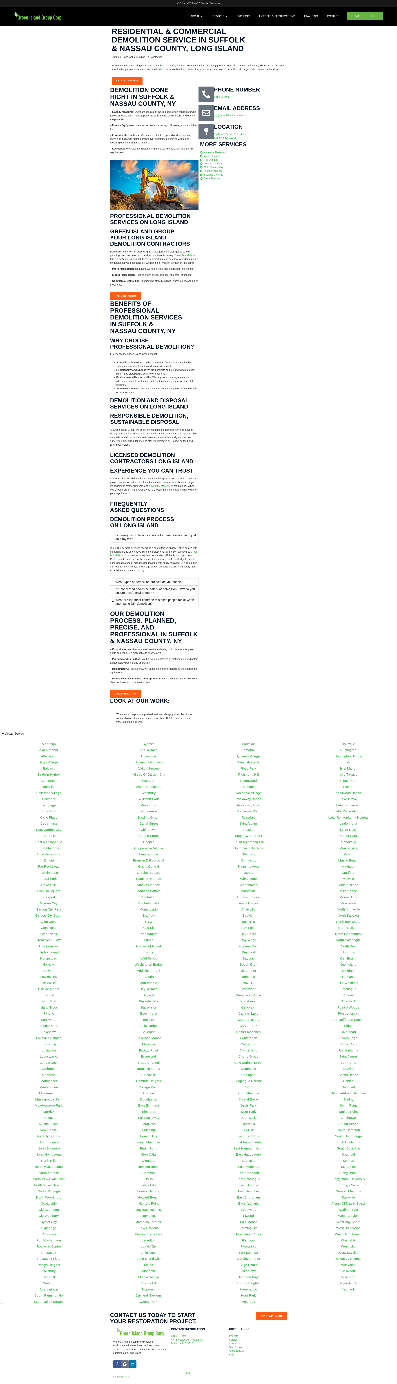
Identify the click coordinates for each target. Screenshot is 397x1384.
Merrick (48, 1111)
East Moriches (248, 1166)
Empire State (148, 854)
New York (149, 915)
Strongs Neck (348, 1185)
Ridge (348, 1025)
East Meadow (49, 848)
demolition (165, 69)
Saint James (348, 1056)
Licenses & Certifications (277, 16)
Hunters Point (148, 1203)
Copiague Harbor (248, 1081)
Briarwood (148, 1056)
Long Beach (49, 1062)
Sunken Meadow (348, 1191)
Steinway (248, 854)
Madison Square (148, 891)
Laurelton (149, 1240)
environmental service (161, 486)
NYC (148, 921)
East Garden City (48, 829)
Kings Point (48, 1025)
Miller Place (348, 891)
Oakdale (348, 970)
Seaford (49, 1283)
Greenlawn (248, 1271)
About (195, 16)
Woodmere (149, 811)
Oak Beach (348, 958)
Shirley (348, 1099)
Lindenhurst (348, 823)
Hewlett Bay (49, 976)
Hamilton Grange (148, 878)
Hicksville (49, 983)
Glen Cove (49, 921)
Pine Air (348, 995)
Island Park (48, 1001)
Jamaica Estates (148, 1222)
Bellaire (148, 1019)
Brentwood (248, 989)
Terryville (348, 1197)
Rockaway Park (248, 805)
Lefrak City (149, 1246)
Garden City (49, 903)
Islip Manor (348, 768)
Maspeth (148, 1271)
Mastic (348, 854)
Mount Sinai (348, 897)
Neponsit (148, 1289)
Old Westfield (348, 983)
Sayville (348, 1068)
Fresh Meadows (149, 1142)
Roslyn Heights (49, 1265)
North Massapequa (49, 1166)
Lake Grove (348, 799)
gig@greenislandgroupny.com (230, 115)
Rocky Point (348, 1044)
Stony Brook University (348, 1179)
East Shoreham (248, 1197)
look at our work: (140, 701)
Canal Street (148, 823)
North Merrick (49, 1173)
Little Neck (148, 1252)
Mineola (49, 1117)
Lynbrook (49, 1068)
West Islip (348, 1246)
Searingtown (49, 1289)
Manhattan (148, 897)
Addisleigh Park (148, 970)
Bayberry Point (248, 946)
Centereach (248, 1038)
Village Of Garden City (148, 774)
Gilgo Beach (248, 1265)
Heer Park (248, 1295)
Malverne (49, 1075)
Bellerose (149, 1032)
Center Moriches (248, 1032)
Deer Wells (248, 1117)
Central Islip (248, 1050)
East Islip (248, 1160)
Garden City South (48, 915)
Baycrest (248, 952)
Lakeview (49, 1032)
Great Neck (48, 934)
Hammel (148, 1173)
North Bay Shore (348, 921)
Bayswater (148, 1007)
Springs (348, 1160)
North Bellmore (49, 1148)
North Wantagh (49, 1191)
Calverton (248, 1007)
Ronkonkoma (348, 1050)
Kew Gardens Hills (148, 1234)
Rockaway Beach (248, 799)
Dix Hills (248, 1130)
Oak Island (348, 964)
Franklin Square (48, 891)
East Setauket (248, 1191)
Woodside (248, 891)
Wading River (348, 1209)
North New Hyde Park (49, 1179)
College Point (148, 1087)
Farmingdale (48, 872)
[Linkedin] (132, 1364)
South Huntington (348, 1142)
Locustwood (49, 1056)
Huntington (348, 750)
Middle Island (348, 885)
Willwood (348, 1271)
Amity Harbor (248, 903)
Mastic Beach (348, 860)
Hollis (149, 1179)
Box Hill (248, 983)
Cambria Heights (148, 1081)
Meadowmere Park (49, 1105)
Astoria (148, 976)
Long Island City (149, 1258)
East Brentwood (248, 1136)
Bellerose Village (48, 793)
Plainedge (48, 1228)
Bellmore (48, 799)
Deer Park (248, 1111)
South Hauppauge (348, 1136)
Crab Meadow (248, 1093)
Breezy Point (148, 1050)
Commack (248, 1068)
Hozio (229, 1373)
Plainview (49, 1234)
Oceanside (49, 1203)
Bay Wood (248, 940)
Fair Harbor (248, 1222)
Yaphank (348, 1289)
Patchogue (348, 989)
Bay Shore (248, 934)
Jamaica (148, 1215)
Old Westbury (49, 1215)
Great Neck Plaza (49, 940)
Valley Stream (148, 768)
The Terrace (149, 750)
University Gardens (148, 762)
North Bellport (348, 927)
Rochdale (248, 786)
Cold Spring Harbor (248, 1062)
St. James (348, 1166)
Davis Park (248, 1105)
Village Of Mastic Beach (348, 1203)
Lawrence (49, 1044)
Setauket (348, 1087)
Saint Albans (248, 823)
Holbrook (248, 1301)
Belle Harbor (148, 1025)
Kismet (348, 786)
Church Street (148, 835)
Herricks (49, 964)
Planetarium (149, 934)
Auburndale (148, 983)
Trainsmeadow (248, 866)
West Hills (348, 1240)
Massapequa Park (48, 1099)
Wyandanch (348, 1283)
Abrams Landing (248, 897)
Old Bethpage (49, 1209)
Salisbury (49, 1271)
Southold (348, 1154)
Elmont (49, 860)
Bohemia (248, 976)
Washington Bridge (149, 964)
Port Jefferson (348, 1013)
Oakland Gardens (149, 1295)
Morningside (148, 909)
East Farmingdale (248, 1142)
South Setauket (348, 1148)
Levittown (49, 1050)
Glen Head (49, 927)
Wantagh (148, 780)
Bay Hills (248, 921)
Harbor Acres (48, 946)
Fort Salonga (248, 1252)
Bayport (248, 958)
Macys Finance (148, 885)
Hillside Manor (48, 989)
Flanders (248, 1240)
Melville (348, 878)
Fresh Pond (148, 1148)
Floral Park (49, 878)
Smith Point (348, 1105)
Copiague (248, 1075)
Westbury (149, 793)
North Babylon (348, 915)
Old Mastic (348, 976)
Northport (348, 952)
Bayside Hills (148, 1001)
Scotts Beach (348, 1075)
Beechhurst (148, 1013)
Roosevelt (48, 1252)
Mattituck (348, 866)
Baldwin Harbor (48, 774)
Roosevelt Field (48, 1258)
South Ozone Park (248, 835)
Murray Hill (149, 1283)
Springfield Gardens (248, 848)
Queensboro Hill (248, 762)
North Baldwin (48, 1142)
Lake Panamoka (348, 805)
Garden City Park (48, 909)
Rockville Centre (49, 1246)
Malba (148, 1265)
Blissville (148, 1044)
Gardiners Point (248, 1258)
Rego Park (248, 768)
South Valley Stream (49, 1301)
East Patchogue (248, 1179)
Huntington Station (348, 756)
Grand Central (148, 866)
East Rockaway (48, 854)
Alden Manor (48, 750)
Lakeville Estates (48, 1038)
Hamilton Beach (148, 1166)
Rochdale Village (248, 793)
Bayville (49, 786)
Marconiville (348, 848)
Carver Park (248, 1025)
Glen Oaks (148, 1154)
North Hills (48, 1160)
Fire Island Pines (248, 1234)
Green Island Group (185, 255)
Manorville (348, 842)
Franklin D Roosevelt (148, 860)
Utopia (248, 872)
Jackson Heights (148, 1209)
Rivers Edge (348, 1038)
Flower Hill (48, 885)
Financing (311, 16)
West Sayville (348, 1252)
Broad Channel (149, 1062)
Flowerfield (248, 1246)
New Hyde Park (48, 1136)
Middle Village (148, 1277)
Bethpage (49, 805)
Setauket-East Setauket (348, 1093)
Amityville (248, 909)
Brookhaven (248, 1001)
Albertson (49, 744)
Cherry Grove (248, 1056)
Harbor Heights (248, 1283)
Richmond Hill (248, 774)
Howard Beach (148, 1197)
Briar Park (48, 811)
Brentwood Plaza (248, 995)
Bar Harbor (49, 780)
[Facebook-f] (117, 1364)
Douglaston (148, 1099)
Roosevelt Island (148, 946)
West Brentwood (348, 1228)
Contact (333, 16)
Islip (348, 762)
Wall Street (149, 958)
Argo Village (49, 762)
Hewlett (48, 970)
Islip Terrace (348, 774)
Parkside (248, 744)
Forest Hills (148, 1136)
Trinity (148, 952)
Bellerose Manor (148, 1038)
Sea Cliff (48, 1277)
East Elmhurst (148, 1105)
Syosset (149, 744)
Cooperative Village (148, 848)
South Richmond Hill (248, 842)
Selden (348, 1081)
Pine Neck (348, 1001)
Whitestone (248, 878)
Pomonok (248, 750)
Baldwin (49, 768)
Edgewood (248, 1209)
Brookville (148, 1075)
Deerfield (248, 1124)
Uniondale (148, 756)
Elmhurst (148, 1111)
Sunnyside (248, 860)
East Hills (49, 835)
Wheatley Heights (348, 1258)
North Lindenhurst (348, 934)
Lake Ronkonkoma (348, 811)
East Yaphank (248, 1203)
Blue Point (248, 970)
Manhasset (48, 1081)
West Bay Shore (348, 1222)
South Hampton (348, 1130)
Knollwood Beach (348, 793)
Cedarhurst (48, 823)
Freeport (48, 897)
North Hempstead (49, 1154)
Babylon (248, 915)
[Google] (125, 1364)
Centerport (248, 1044)
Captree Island (248, 1019)
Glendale (148, 1160)
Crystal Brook (249, 1099)
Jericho (48, 1013)
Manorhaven (48, 1087)
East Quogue (248, 1185)
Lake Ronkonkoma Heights (348, 817)
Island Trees (49, 1007)
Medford (348, 872)
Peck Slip (149, 927)
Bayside (149, 995)
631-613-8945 (222, 97)
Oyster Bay (48, 1222)
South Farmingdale (49, 1295)
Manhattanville (148, 903)
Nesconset (348, 903)
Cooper (148, 842)
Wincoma (348, 1277)
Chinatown (148, 829)
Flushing (148, 1130)
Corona (148, 1093)
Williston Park (148, 799)
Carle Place (48, 817)
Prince (148, 940)
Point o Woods (348, 1007)
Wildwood (348, 1265)
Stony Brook (348, 1173)
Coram (248, 1087)
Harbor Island (49, 952)
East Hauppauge (248, 1154)
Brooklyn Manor (148, 1068)
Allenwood (48, 756)
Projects (243, 16)
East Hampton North (248, 1148)
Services (218, 16)
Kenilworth (48, 1019)
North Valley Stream (48, 1185)
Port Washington (48, 1240)
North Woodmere (48, 1197)
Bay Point (248, 927)
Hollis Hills (148, 1185)
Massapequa (48, 1093)
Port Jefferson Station (348, 1019)
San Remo (348, 1062)
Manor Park (348, 835)
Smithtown (348, 1117)
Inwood (48, 995)
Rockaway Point (248, 811)
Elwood (248, 1215)
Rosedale (248, 817)
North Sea (348, 946)
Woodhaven (248, 885)
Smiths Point (348, 1111)
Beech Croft (248, 964)
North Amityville (348, 909)
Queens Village (248, 756)
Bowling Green (148, 817)
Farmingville (248, 1228)
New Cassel (49, 1130)
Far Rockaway (48, 866)
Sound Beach (348, 1124)
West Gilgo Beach (348, 1234)
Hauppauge (248, 1289)
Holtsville (348, 744)
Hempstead (48, 958)
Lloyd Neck (348, 829)
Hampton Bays (248, 1277)
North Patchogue (348, 940)
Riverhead (348, 1032)
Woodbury (148, 805)
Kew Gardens (149, 1228)
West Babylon (348, 1215)
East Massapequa (48, 842)
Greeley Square (148, 872)
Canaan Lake (248, 1013)
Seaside (248, 829)
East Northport (248, 1173)
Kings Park (348, 780)
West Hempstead (148, 786)
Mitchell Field (49, 1124)
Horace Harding (148, 1191)
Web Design (207, 1373)
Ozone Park (148, 1301)
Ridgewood (248, 780)
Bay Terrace (149, 989)
